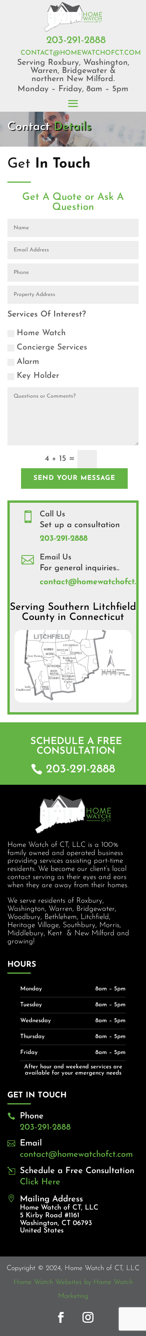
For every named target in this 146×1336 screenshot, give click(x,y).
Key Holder (38, 376)
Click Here (40, 1182)
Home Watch (41, 333)
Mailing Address (51, 1199)
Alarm (28, 362)
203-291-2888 (76, 40)
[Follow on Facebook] (61, 1317)
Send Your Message (74, 478)
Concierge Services (52, 347)
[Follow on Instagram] (88, 1317)
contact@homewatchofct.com (81, 53)
